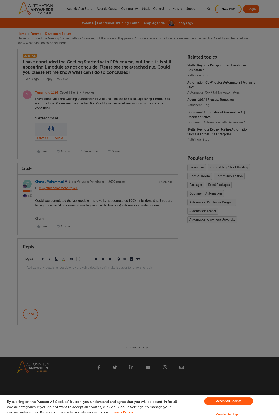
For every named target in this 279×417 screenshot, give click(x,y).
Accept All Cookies (228, 401)
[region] (139, 406)
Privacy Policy (121, 412)
